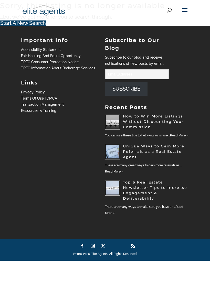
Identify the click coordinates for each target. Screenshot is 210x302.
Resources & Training (38, 111)
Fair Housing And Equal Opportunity (51, 56)
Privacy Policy (33, 92)
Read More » (179, 135)
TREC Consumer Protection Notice (50, 62)
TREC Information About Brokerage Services (58, 68)
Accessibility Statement (41, 50)
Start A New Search (23, 23)
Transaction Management (42, 104)
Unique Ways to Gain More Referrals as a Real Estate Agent (153, 151)
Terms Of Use (32, 98)
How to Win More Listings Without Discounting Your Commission (153, 121)
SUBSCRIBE (126, 89)
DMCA (52, 98)
